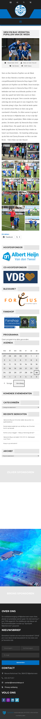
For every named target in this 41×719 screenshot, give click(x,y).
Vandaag (20, 383)
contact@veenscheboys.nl (14, 683)
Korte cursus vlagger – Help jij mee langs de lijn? (18, 433)
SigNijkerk (10, 712)
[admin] (17, 2)
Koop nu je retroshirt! (10, 443)
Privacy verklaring (11, 687)
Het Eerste (15, 66)
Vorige (9, 383)
